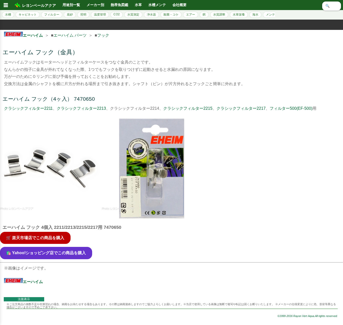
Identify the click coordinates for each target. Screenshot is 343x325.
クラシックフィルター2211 (28, 108)
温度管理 (100, 14)
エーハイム (33, 35)
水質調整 (219, 14)
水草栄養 (239, 14)
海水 (255, 14)
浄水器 (151, 14)
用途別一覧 (71, 5)
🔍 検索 (331, 6)
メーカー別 (95, 5)
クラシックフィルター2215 (187, 108)
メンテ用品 (273, 14)
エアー (190, 14)
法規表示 (24, 299)
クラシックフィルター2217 (241, 108)
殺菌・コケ (171, 14)
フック (103, 35)
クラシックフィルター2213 (81, 108)
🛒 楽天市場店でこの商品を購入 (35, 238)
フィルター (51, 14)
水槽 (8, 14)
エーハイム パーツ (70, 35)
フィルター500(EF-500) (291, 108)
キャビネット (28, 14)
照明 (83, 14)
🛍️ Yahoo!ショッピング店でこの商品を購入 (46, 253)
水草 (138, 5)
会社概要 (180, 5)
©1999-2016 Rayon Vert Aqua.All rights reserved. (307, 315)
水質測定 (133, 14)
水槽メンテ (157, 5)
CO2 (116, 14)
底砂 (70, 14)
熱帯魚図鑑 (119, 5)
